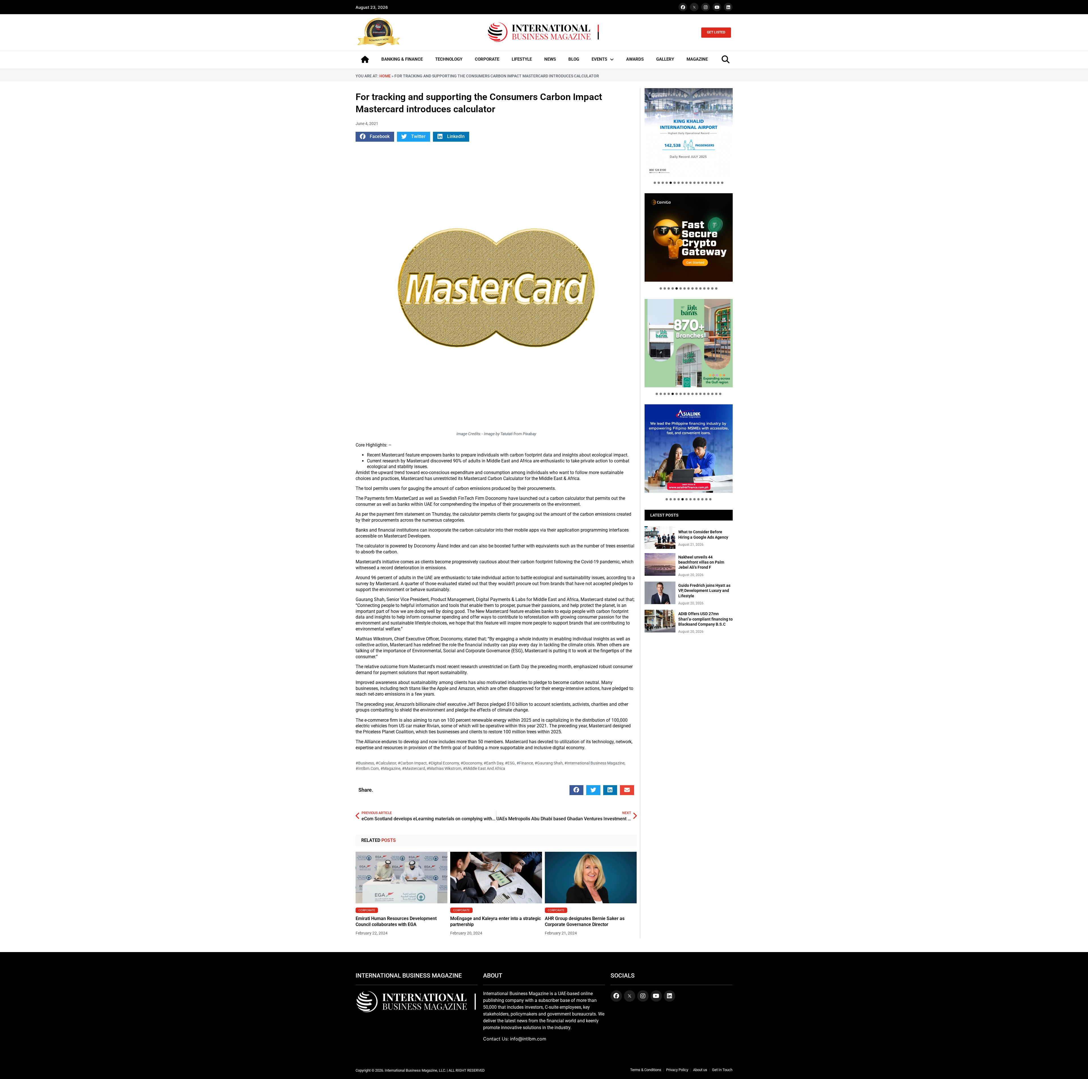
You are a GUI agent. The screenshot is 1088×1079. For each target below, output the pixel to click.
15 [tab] (710, 183)
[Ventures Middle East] (689, 444)
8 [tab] (682, 183)
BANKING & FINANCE (402, 59)
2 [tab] (659, 183)
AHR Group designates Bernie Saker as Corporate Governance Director (584, 921)
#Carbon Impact (412, 763)
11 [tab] (694, 183)
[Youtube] (717, 7)
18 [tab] (722, 183)
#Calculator (386, 763)
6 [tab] (674, 183)
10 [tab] (690, 183)
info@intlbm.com (528, 1039)
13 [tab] (702, 183)
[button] (375, 137)
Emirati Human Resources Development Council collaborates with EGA (396, 921)
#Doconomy (471, 763)
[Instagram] (705, 7)
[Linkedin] (728, 7)
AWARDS (635, 59)
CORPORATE (487, 59)
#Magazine (390, 768)
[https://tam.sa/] (689, 132)
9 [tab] (686, 183)
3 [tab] (663, 183)
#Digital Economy (443, 763)
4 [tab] (667, 183)
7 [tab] (678, 183)
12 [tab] (698, 183)
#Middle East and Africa (484, 768)
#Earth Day (493, 763)
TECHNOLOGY (448, 59)
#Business (365, 763)
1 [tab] (655, 183)
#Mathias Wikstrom (444, 768)
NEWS (550, 59)
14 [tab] (706, 183)
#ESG (510, 763)
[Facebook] (683, 7)
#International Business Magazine (594, 763)
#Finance (525, 763)
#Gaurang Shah (549, 763)
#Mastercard (413, 768)
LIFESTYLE (522, 59)
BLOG (573, 59)
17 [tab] (718, 183)
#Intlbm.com (367, 768)
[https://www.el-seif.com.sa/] (689, 343)
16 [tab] (714, 183)
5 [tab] (671, 183)
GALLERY (665, 59)
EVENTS (599, 59)
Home (385, 76)
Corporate (366, 910)
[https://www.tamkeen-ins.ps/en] (689, 237)
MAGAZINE (697, 59)
